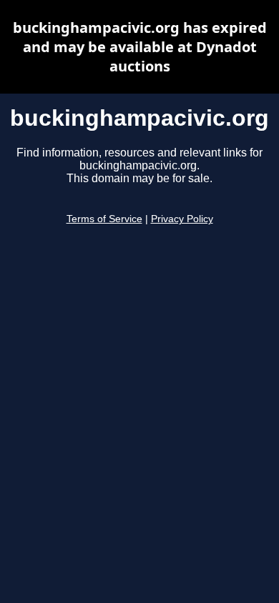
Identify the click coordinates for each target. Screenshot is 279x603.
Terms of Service (104, 219)
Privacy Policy (182, 219)
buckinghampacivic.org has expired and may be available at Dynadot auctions (140, 47)
